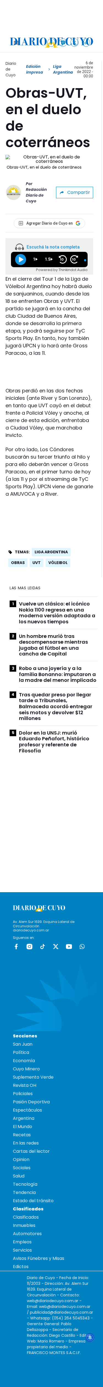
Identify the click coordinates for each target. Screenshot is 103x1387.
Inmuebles (24, 1225)
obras (18, 562)
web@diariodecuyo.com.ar (52, 1301)
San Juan (22, 1044)
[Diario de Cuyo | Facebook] (51, 42)
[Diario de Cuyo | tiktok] (86, 42)
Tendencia (24, 1192)
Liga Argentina (51, 552)
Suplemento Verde (33, 1077)
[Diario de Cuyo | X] (75, 42)
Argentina (23, 1118)
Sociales (21, 1168)
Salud (18, 1176)
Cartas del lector (31, 1151)
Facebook (16, 946)
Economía (24, 1060)
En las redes (26, 1143)
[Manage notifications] (90, 1337)
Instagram (29, 946)
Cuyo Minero (26, 1069)
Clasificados (26, 1217)
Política (21, 1052)
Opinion (21, 1159)
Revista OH (24, 1085)
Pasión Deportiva (31, 1102)
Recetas (22, 1135)
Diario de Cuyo (10, 69)
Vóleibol (58, 562)
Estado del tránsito (33, 1201)
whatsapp (82, 946)
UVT (36, 562)
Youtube (69, 946)
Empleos (22, 1242)
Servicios (22, 1250)
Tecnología (25, 1184)
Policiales (23, 1093)
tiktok (42, 946)
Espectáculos (27, 1110)
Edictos (21, 1266)
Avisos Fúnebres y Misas (38, 1258)
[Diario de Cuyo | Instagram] (63, 42)
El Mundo (22, 1126)
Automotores (27, 1233)
